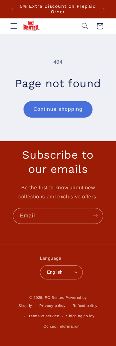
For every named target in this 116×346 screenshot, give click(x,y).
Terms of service (43, 316)
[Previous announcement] (12, 9)
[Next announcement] (104, 9)
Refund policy (85, 306)
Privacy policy (52, 306)
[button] (13, 26)
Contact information (61, 326)
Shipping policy (80, 316)
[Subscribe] (95, 216)
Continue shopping (58, 109)
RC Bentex (54, 297)
